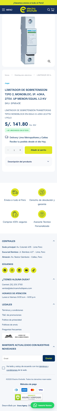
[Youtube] (26, 270)
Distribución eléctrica (23, 74)
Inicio (7, 74)
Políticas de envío (10, 324)
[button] (42, 405)
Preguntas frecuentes (11, 329)
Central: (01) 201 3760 (12, 284)
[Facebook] (5, 270)
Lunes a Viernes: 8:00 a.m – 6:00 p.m (18, 296)
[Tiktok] (33, 270)
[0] (52, 9)
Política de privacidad (12, 319)
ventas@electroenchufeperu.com (17, 288)
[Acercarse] (49, 61)
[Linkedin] (19, 270)
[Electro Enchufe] (28, 9)
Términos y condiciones (12, 310)
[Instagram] (12, 270)
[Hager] (7, 83)
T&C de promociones (11, 314)
